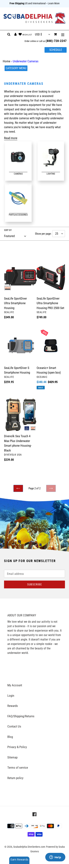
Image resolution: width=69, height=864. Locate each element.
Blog (10, 737)
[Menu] (63, 34)
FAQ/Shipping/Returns (20, 716)
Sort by (8, 230)
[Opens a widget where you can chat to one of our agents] (55, 857)
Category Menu (16, 68)
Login (10, 695)
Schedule (55, 50)
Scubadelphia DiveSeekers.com (29, 846)
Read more (10, 138)
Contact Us (14, 726)
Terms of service (17, 767)
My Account (14, 685)
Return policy (15, 778)
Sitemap (12, 757)
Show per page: (43, 233)
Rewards (12, 706)
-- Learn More (53, 3)
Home (6, 61)
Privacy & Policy (17, 747)
